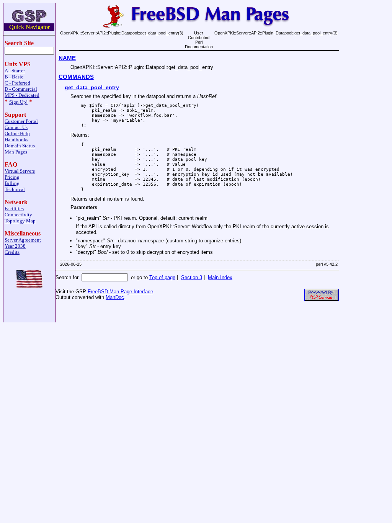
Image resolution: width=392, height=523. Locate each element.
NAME (67, 58)
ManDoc (115, 297)
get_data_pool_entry (92, 87)
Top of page (162, 277)
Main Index (220, 277)
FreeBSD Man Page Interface (120, 291)
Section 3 (191, 277)
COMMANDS (76, 77)
